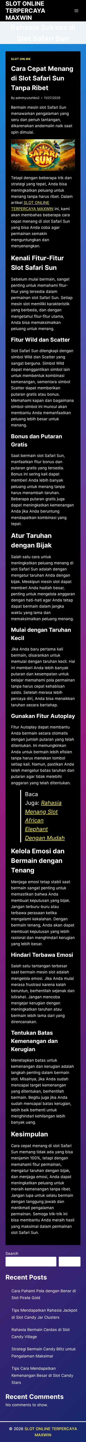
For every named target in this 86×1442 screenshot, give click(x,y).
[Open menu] (76, 10)
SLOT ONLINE (21, 59)
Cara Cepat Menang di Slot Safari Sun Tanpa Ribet (42, 78)
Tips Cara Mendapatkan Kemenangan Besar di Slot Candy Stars (42, 1375)
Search (12, 1253)
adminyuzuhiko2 (27, 98)
